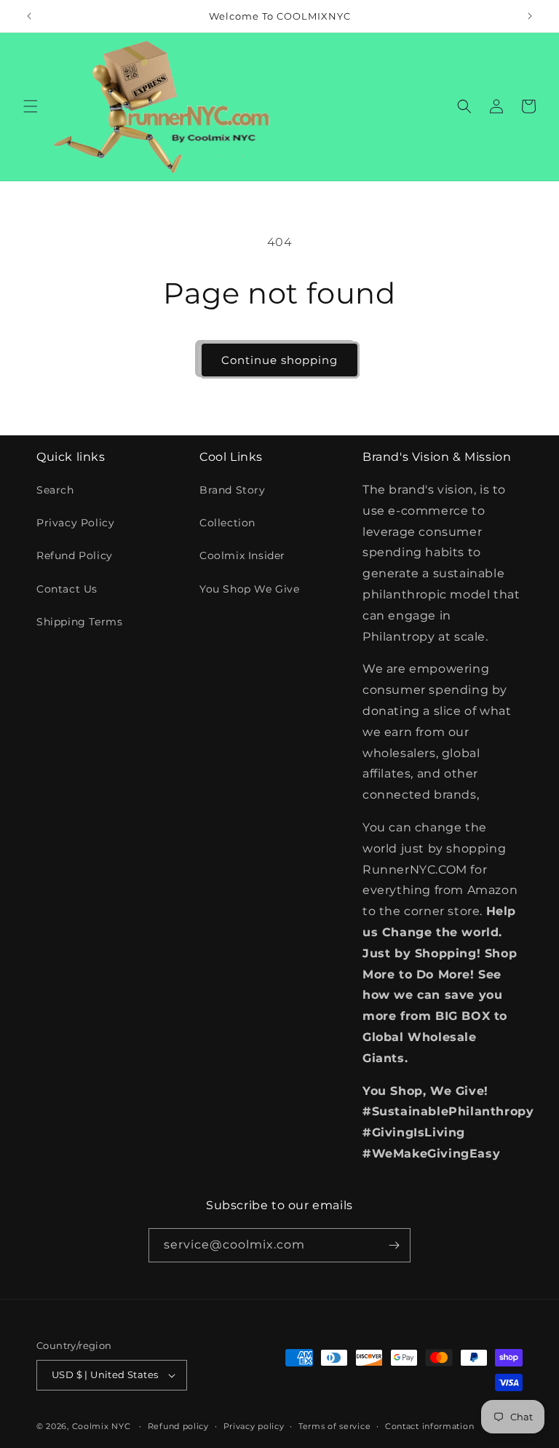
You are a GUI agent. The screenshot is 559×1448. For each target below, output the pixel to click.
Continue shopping (279, 360)
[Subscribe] (394, 1245)
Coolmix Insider (242, 555)
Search (55, 489)
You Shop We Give (249, 589)
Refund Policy (74, 555)
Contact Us (67, 589)
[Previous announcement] (29, 16)
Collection (227, 522)
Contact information (429, 1426)
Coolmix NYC (101, 1426)
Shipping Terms (79, 621)
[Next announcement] (530, 16)
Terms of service (334, 1426)
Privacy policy (254, 1426)
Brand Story (232, 489)
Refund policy (178, 1426)
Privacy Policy (75, 522)
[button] (31, 106)
